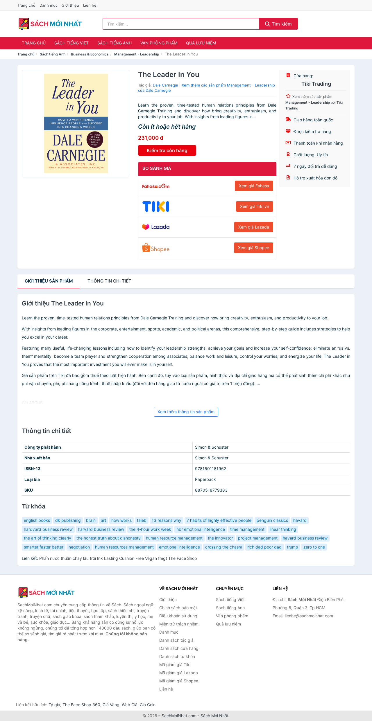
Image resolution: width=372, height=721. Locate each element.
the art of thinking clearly (47, 537)
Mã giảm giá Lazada (178, 672)
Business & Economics (90, 54)
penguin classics (272, 520)
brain (91, 520)
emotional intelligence (179, 546)
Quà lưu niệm (201, 42)
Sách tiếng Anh (114, 42)
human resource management (174, 537)
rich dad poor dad (264, 546)
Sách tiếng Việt (71, 42)
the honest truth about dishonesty (108, 537)
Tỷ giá (54, 704)
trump (292, 546)
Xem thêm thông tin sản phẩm (186, 411)
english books (37, 520)
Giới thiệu (70, 5)
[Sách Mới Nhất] (46, 592)
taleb (141, 520)
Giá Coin (147, 704)
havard (300, 520)
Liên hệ (89, 5)
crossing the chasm (223, 546)
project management (258, 537)
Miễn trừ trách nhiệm (178, 623)
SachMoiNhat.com (179, 715)
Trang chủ (26, 5)
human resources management (124, 546)
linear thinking (283, 529)
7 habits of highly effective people (219, 520)
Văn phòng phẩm (158, 42)
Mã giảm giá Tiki (174, 664)
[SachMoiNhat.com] (50, 24)
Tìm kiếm (281, 24)
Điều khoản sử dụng (178, 615)
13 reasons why (166, 520)
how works (121, 520)
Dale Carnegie (165, 85)
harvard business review (101, 529)
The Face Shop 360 (81, 704)
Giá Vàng (111, 704)
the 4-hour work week (150, 529)
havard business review (305, 537)
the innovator (220, 537)
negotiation (79, 546)
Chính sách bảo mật (178, 607)
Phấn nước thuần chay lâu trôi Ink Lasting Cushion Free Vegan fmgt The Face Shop (118, 558)
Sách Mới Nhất (214, 715)
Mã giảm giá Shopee (178, 680)
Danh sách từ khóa (177, 656)
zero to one (314, 546)
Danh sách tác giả (176, 640)
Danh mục (49, 5)
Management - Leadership (136, 54)
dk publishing (68, 520)
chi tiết (109, 281)
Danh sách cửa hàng (178, 648)
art (103, 520)
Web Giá (129, 704)
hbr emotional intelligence (200, 529)
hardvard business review (48, 529)
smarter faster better (43, 546)
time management (247, 529)
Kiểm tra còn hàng (167, 150)
